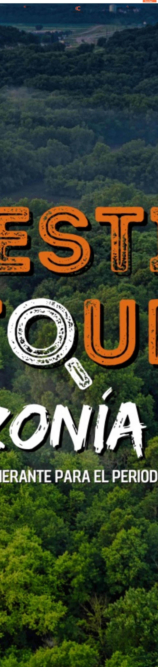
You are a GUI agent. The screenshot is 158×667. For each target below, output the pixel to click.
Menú (28, 7)
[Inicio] (78, 9)
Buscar (131, 7)
